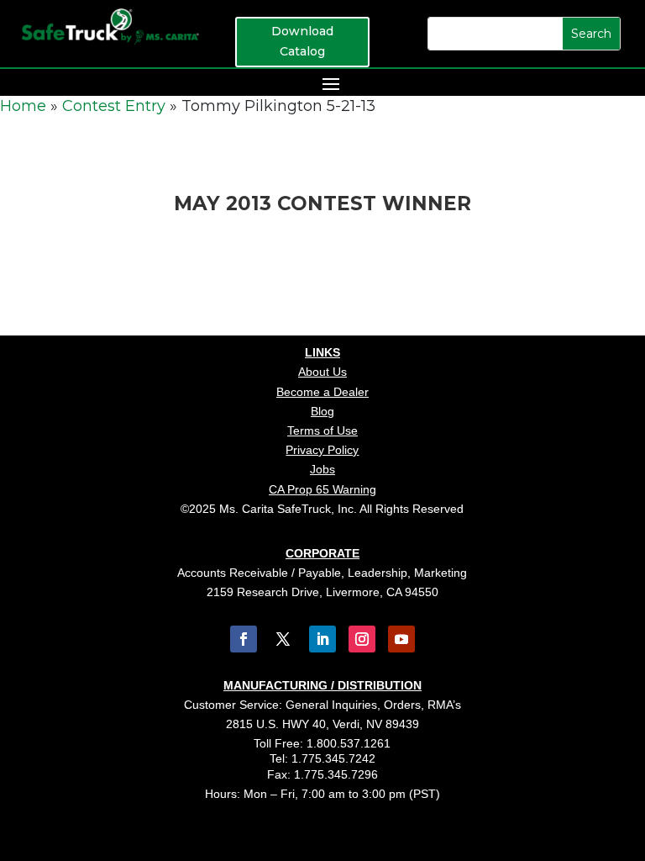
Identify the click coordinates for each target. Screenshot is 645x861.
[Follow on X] (283, 639)
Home (23, 106)
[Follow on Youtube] (401, 639)
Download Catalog (302, 41)
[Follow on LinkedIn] (322, 639)
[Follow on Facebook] (243, 639)
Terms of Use (322, 430)
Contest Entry (113, 106)
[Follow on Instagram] (362, 639)
